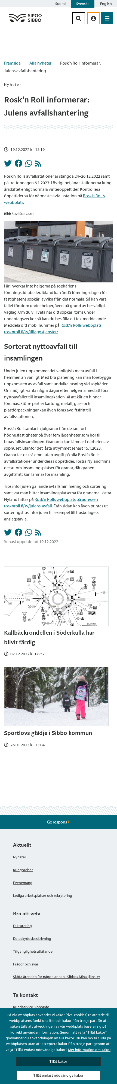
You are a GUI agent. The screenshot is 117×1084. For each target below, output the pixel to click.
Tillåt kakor (58, 1061)
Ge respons (57, 822)
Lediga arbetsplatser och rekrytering (42, 895)
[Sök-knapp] (78, 18)
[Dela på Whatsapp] (28, 164)
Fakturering (22, 925)
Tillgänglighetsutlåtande (33, 951)
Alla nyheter (40, 63)
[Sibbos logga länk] (25, 21)
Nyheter (19, 857)
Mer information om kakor (89, 1049)
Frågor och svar (25, 964)
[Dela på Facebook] (18, 164)
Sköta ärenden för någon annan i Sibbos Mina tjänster (56, 976)
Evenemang (22, 882)
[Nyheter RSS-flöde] (38, 165)
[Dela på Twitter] (8, 164)
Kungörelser (23, 869)
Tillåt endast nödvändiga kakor (58, 1075)
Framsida (12, 63)
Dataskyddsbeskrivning (32, 938)
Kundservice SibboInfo (31, 1006)
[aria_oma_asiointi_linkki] (93, 18)
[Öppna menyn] (107, 18)
